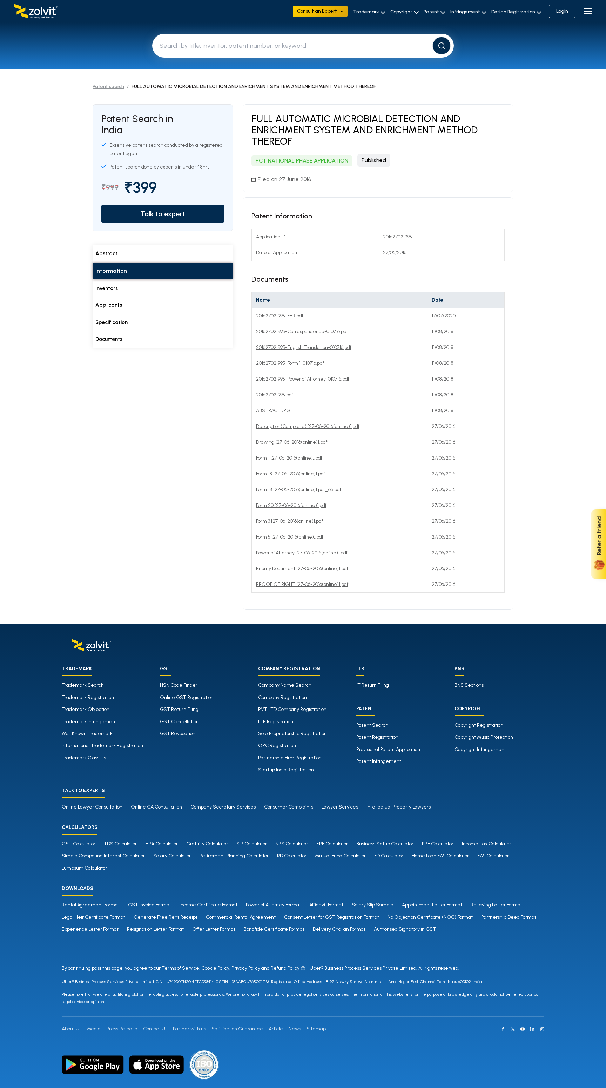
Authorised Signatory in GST (405, 929)
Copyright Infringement (480, 749)
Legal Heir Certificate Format (93, 917)
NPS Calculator (291, 844)
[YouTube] (522, 1029)
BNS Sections (469, 685)
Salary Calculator (172, 856)
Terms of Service (180, 968)
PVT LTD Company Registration (292, 709)
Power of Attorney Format (273, 905)
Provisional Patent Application (388, 749)
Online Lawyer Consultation (92, 807)
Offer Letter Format (213, 929)
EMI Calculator (493, 856)
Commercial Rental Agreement (241, 917)
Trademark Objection (85, 709)
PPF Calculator (437, 844)
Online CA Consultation (156, 807)
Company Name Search (284, 685)
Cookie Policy (215, 968)
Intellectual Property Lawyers (398, 807)
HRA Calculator (161, 844)
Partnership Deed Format (508, 917)
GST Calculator (78, 844)
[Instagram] (542, 1029)
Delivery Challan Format (339, 929)
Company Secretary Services (223, 807)
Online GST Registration (187, 697)
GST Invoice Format (149, 905)
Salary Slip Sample (372, 905)
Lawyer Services (340, 807)
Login (562, 11)
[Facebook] (503, 1029)
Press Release (121, 1029)
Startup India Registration (286, 770)
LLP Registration (275, 722)
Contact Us (155, 1029)
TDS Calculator (120, 844)
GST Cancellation (179, 722)
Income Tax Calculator (486, 844)
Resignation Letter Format (155, 929)
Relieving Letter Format (496, 905)
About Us (71, 1029)
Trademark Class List (85, 758)
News (295, 1029)
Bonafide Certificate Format (274, 929)
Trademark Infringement (89, 722)
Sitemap (316, 1029)
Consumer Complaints (288, 807)
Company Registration (282, 697)
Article (276, 1029)
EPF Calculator (332, 844)
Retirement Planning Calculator (234, 856)
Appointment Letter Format (432, 905)
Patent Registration (377, 737)
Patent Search (372, 725)
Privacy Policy (245, 968)
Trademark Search (83, 685)
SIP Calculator (251, 844)
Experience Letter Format (90, 929)
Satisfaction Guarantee (237, 1029)
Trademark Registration (88, 697)
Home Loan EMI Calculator (440, 856)
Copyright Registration (478, 725)
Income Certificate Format (208, 905)
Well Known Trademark (87, 734)
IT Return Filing (372, 685)
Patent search (108, 87)
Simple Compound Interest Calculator (103, 856)
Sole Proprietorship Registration (292, 734)
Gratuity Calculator (207, 844)
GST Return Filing (179, 709)
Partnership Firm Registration (290, 758)
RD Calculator (292, 856)
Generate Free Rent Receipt (165, 917)
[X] (513, 1029)
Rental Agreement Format (91, 905)
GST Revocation (177, 734)
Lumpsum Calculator (84, 868)
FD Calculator (388, 856)
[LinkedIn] (532, 1029)
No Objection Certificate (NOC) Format (430, 917)
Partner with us (189, 1029)
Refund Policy (285, 968)
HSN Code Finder (178, 685)
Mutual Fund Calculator (340, 856)
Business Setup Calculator (384, 844)
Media (94, 1029)
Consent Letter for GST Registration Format (331, 917)
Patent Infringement (378, 761)
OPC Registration (277, 746)
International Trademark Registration (102, 746)
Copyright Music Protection (483, 737)
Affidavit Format (326, 905)
